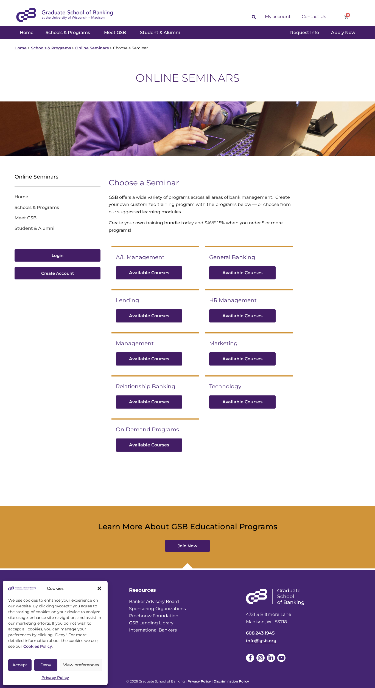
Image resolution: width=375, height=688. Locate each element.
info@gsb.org (261, 640)
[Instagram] (260, 658)
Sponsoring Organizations (157, 608)
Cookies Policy (37, 646)
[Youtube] (281, 658)
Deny (45, 664)
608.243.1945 (260, 633)
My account (278, 16)
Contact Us (314, 16)
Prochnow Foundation (153, 615)
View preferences (81, 664)
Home (21, 48)
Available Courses (149, 272)
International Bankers (153, 630)
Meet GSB (26, 217)
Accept (19, 664)
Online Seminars (92, 48)
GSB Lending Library (151, 622)
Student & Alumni (34, 228)
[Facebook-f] (250, 658)
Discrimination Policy (231, 681)
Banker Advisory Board (154, 601)
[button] (99, 588)
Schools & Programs (51, 48)
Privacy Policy (55, 677)
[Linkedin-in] (271, 658)
